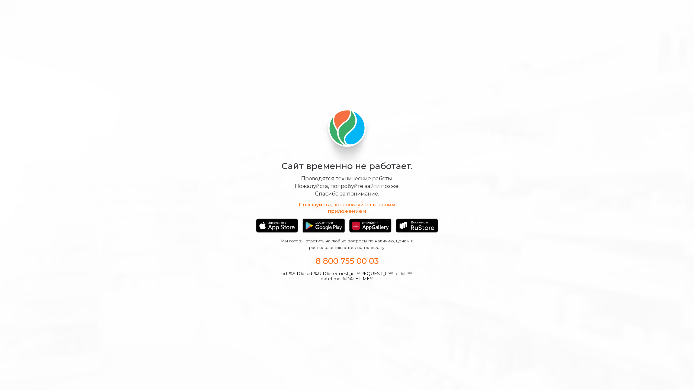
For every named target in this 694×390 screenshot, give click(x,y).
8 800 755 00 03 (347, 261)
